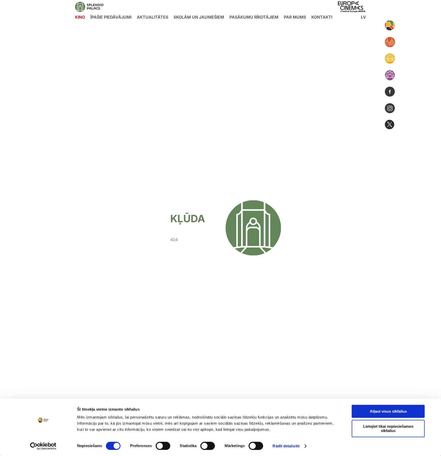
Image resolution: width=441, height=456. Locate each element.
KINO (80, 17)
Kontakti (321, 17)
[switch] (163, 446)
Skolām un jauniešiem (199, 17)
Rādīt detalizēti (286, 446)
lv (363, 17)
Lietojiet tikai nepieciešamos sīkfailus (388, 428)
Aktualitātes (152, 17)
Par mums (295, 17)
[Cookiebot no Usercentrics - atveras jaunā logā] (43, 446)
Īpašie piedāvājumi (110, 17)
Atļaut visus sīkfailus (388, 411)
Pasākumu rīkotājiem (253, 17)
